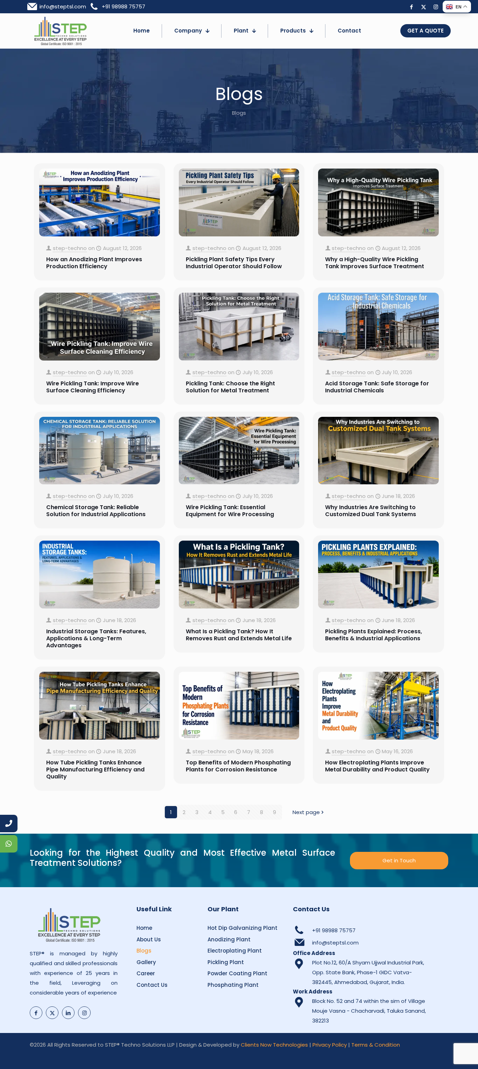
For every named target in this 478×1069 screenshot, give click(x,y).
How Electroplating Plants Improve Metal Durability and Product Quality (377, 766)
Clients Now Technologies (274, 1044)
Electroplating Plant (235, 950)
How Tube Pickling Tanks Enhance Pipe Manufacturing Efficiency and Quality (95, 769)
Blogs (144, 950)
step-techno (70, 248)
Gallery (146, 962)
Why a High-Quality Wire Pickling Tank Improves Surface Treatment (374, 262)
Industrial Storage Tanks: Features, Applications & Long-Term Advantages (96, 638)
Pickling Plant (226, 962)
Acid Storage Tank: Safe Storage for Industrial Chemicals (377, 386)
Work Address (312, 991)
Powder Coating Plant (237, 973)
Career (145, 973)
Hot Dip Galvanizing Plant (242, 928)
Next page (306, 812)
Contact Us (152, 985)
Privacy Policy (329, 1044)
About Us (148, 939)
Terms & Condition (375, 1044)
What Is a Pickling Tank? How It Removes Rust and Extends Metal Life (239, 634)
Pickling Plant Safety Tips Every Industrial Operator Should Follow (234, 262)
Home (144, 928)
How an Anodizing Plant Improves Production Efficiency (94, 262)
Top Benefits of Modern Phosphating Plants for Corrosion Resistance (238, 766)
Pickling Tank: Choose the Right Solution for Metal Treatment (230, 386)
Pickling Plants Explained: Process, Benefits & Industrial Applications (373, 634)
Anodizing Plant (229, 939)
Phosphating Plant (233, 985)
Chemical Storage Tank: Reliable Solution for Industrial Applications (96, 510)
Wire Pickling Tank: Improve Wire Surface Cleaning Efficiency (92, 386)
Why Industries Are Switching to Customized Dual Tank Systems (370, 510)
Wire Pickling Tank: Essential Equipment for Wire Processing (230, 510)
